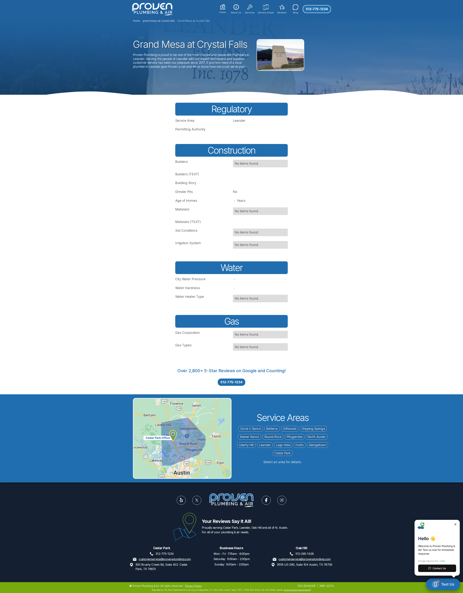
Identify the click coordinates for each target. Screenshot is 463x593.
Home (136, 21)
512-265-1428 (305, 554)
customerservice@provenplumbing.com (165, 559)
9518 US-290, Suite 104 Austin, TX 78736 (304, 564)
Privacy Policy (193, 585)
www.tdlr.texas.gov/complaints (297, 590)
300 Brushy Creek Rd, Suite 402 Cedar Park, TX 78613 (161, 567)
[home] (152, 9)
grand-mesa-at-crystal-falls (159, 21)
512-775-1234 (317, 9)
